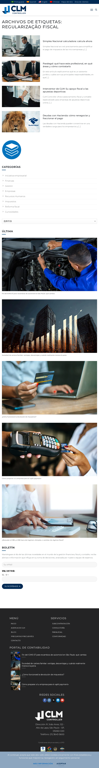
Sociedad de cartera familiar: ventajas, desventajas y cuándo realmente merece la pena (34, 355)
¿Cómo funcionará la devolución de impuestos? (19, 417)
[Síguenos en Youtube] (62, 700)
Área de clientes (81, 2)
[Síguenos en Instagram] (49, 700)
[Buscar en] (96, 9)
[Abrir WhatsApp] (92, 761)
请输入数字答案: (8, 571)
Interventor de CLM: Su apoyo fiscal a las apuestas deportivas (65, 90)
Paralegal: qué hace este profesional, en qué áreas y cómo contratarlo (67, 65)
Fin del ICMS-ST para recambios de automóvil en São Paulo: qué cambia (28, 293)
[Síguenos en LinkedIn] (58, 700)
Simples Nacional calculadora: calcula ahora (67, 41)
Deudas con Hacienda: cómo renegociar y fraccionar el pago (66, 117)
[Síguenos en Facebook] (45, 700)
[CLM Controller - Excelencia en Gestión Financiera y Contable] (15, 10)
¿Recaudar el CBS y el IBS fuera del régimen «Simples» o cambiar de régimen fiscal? (33, 540)
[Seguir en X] (54, 700)
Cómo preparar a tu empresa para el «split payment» (22, 478)
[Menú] (91, 10)
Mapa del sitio (67, 2)
